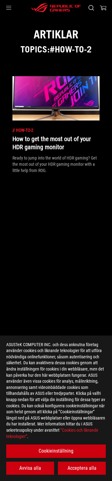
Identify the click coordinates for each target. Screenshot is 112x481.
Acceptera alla (82, 468)
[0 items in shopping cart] (103, 8)
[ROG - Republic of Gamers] (56, 7)
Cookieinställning (56, 451)
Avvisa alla (30, 468)
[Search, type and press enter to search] (91, 8)
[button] (8, 8)
